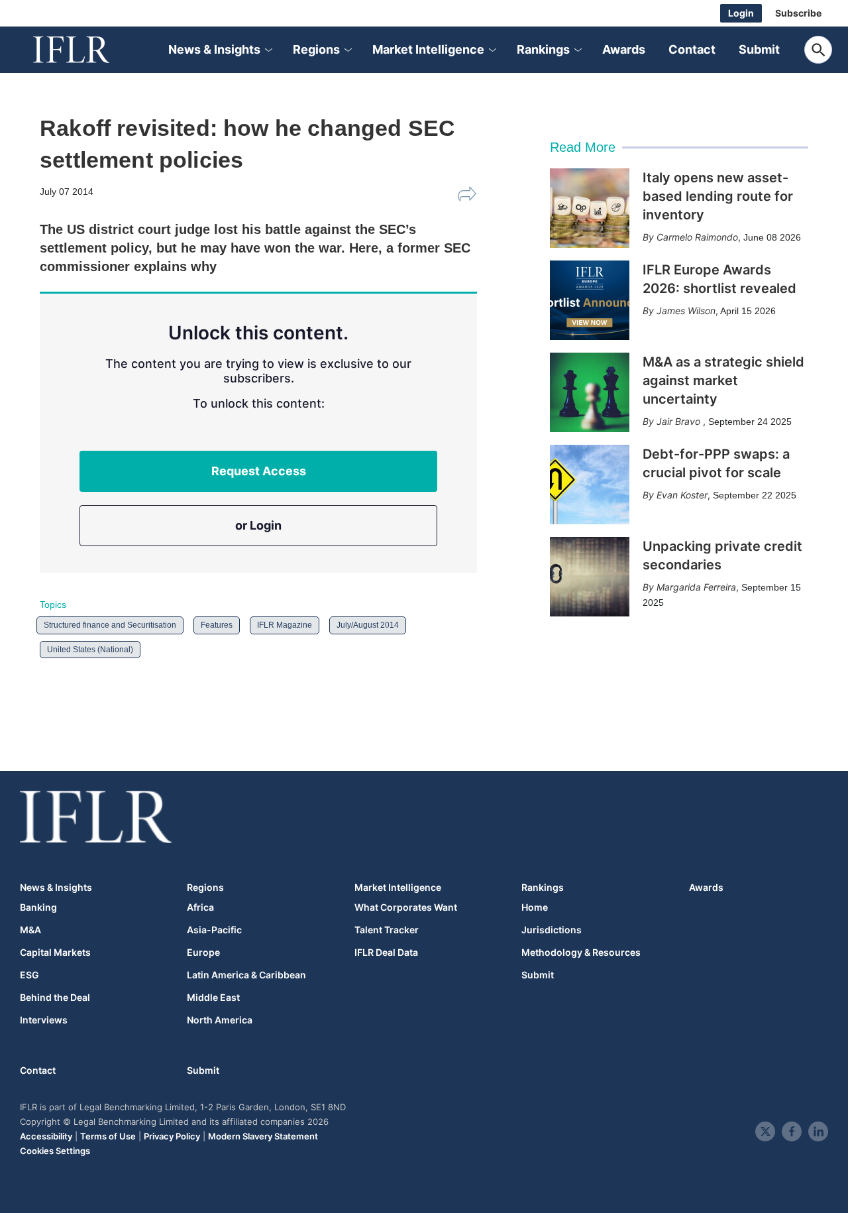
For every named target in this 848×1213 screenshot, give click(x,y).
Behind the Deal (55, 997)
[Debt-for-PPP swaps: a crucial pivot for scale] (589, 484)
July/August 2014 (368, 625)
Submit (759, 49)
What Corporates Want (405, 907)
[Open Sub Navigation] (267, 50)
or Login (258, 525)
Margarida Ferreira (696, 587)
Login (741, 13)
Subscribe (798, 13)
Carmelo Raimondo (697, 237)
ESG (29, 975)
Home (534, 907)
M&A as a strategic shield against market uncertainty (723, 380)
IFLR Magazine (284, 625)
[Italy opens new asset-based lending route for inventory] (589, 208)
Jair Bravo (680, 421)
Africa (200, 907)
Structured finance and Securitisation (110, 625)
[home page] (86, 49)
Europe (203, 952)
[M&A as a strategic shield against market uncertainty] (589, 392)
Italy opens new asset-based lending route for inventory (718, 196)
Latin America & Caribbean (246, 975)
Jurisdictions (551, 930)
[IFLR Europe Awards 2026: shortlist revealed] (589, 300)
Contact (692, 49)
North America (219, 1020)
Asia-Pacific (214, 930)
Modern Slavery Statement (263, 1136)
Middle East (213, 997)
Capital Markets (55, 952)
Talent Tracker (386, 930)
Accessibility (46, 1136)
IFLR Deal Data (386, 952)
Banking (38, 907)
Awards (623, 49)
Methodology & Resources (581, 952)
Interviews (44, 1020)
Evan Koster (682, 494)
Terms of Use (108, 1136)
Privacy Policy (172, 1136)
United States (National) (90, 649)
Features (217, 625)
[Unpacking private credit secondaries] (589, 576)
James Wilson (686, 310)
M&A (30, 930)
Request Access (258, 471)
